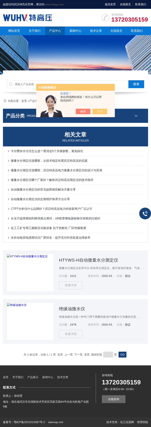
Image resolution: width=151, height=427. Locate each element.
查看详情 (71, 285)
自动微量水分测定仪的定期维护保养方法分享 (40, 199)
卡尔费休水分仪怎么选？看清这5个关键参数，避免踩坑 (47, 151)
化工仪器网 (127, 422)
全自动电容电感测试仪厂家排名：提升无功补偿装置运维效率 (50, 237)
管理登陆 (142, 422)
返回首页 (110, 4)
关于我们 (35, 30)
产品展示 (32, 377)
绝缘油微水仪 (72, 308)
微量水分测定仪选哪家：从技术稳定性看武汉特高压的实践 (49, 160)
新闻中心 (75, 30)
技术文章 (96, 30)
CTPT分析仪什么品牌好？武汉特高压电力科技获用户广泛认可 (51, 208)
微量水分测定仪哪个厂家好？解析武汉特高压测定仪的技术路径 (52, 180)
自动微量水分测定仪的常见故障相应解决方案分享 (43, 189)
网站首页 (14, 30)
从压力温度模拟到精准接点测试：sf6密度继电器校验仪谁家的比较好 (55, 218)
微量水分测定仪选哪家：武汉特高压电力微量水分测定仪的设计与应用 (56, 170)
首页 (24, 100)
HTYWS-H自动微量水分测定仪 (88, 260)
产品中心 (55, 30)
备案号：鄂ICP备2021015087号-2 (24, 422)
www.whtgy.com (54, 4)
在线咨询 (113, 399)
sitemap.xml (55, 422)
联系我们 (140, 4)
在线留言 (125, 4)
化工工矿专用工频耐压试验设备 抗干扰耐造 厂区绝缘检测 (48, 228)
